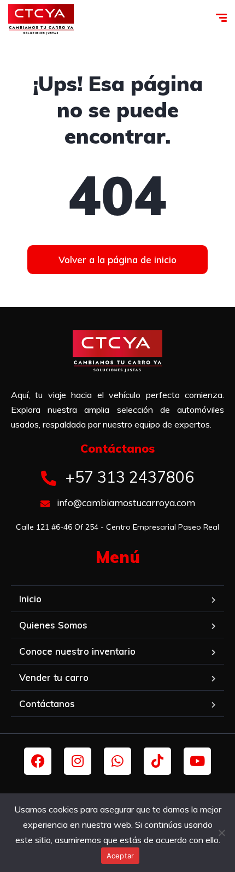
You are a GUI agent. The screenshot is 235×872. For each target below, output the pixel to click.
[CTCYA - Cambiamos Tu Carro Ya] (41, 19)
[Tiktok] (157, 761)
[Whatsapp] (117, 761)
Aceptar (120, 855)
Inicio (30, 598)
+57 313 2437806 (127, 477)
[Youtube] (197, 761)
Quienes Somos (53, 625)
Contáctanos (47, 703)
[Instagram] (77, 761)
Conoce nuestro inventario (77, 651)
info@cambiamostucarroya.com (125, 502)
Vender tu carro (54, 677)
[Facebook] (37, 761)
